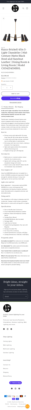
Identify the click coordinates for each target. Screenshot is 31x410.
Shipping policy (21, 406)
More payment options (15, 102)
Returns (5, 368)
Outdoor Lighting (8, 352)
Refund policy (13, 404)
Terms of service (12, 406)
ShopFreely (14, 402)
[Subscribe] (26, 296)
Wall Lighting (7, 345)
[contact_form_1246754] (27, 406)
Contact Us (6, 365)
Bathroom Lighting (9, 349)
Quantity (3, 84)
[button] (3, 8)
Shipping (3, 77)
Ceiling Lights (7, 341)
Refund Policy (7, 376)
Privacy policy (22, 404)
